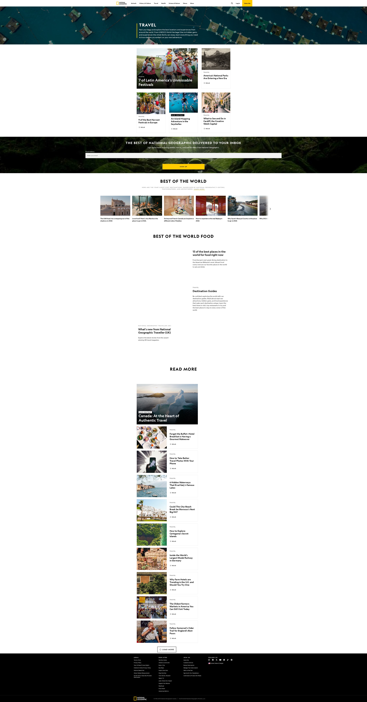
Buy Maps (161, 668)
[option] (115, 209)
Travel (156, 3)
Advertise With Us (164, 691)
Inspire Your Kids (163, 670)
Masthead (161, 686)
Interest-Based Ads (139, 670)
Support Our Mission (164, 683)
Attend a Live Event (164, 662)
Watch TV (161, 678)
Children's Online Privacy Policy (142, 668)
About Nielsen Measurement (142, 673)
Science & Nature (174, 3)
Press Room (162, 688)
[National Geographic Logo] (140, 700)
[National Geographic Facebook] (213, 659)
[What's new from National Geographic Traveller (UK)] (183, 334)
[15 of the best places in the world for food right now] (183, 259)
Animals (133, 3)
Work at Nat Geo (188, 670)
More (192, 3)
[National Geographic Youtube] (220, 659)
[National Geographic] (121, 3)
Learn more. (199, 189)
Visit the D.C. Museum (164, 675)
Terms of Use (137, 660)
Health (163, 3)
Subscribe (186, 660)
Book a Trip (162, 665)
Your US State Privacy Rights (141, 665)
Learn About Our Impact (165, 681)
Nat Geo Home (163, 660)
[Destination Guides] (183, 300)
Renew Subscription (189, 665)
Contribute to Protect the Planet (192, 675)
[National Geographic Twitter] (216, 659)
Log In (238, 3)
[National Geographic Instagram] (209, 659)
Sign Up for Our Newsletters (191, 673)
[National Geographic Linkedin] (224, 659)
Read (208, 83)
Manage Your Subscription (191, 668)
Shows (185, 3)
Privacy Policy (137, 662)
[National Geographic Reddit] (231, 659)
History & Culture (145, 3)
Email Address (89, 151)
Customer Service (188, 662)
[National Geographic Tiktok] (228, 659)
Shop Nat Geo (162, 673)
